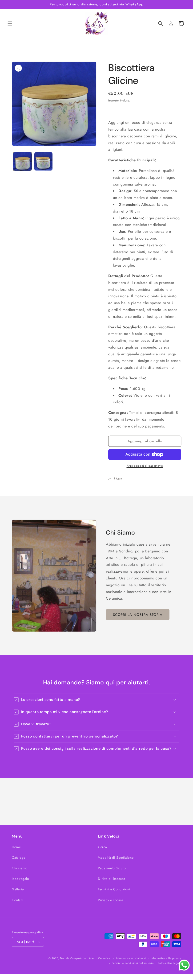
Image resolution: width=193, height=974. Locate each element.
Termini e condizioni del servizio (133, 963)
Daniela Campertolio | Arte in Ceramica (85, 958)
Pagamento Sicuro (112, 868)
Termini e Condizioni (114, 889)
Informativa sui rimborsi (131, 958)
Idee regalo (20, 878)
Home (16, 847)
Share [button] (118, 478)
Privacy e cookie (110, 900)
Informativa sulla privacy (166, 958)
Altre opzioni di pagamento (145, 466)
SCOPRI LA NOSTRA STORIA (137, 614)
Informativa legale (169, 963)
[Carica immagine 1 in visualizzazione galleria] (22, 161)
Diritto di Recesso (111, 878)
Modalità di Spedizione (115, 857)
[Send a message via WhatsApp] (184, 965)
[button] (10, 23)
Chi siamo (19, 868)
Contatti (18, 900)
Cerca (102, 847)
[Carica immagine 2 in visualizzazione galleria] (43, 161)
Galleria (18, 889)
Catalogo (19, 857)
